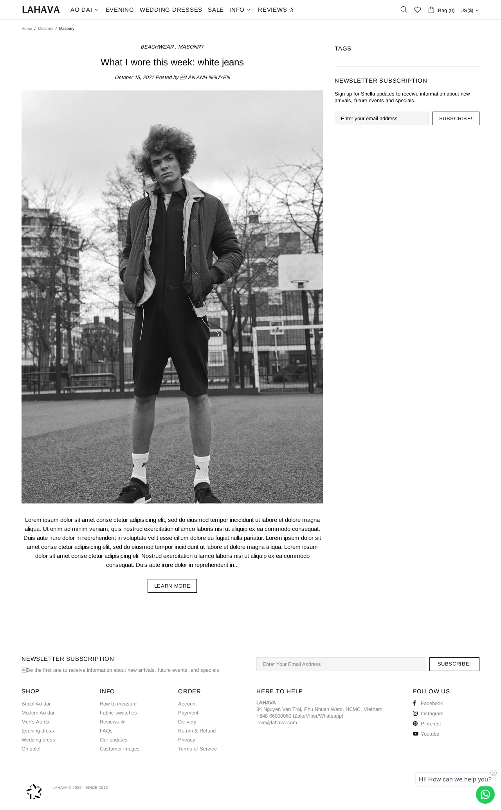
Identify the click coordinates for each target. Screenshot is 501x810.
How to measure (118, 704)
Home (27, 28)
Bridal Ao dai (36, 704)
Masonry (45, 28)
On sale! (31, 749)
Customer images (120, 749)
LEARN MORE (172, 586)
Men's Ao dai (36, 722)
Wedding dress (38, 740)
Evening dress (38, 731)
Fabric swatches (118, 713)
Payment (188, 713)
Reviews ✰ (112, 722)
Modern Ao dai (38, 713)
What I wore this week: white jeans (172, 62)
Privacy (186, 740)
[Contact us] (485, 794)
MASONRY (191, 47)
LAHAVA (41, 9)
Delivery (187, 722)
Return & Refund (197, 731)
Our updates (114, 740)
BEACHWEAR (157, 47)
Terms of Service (197, 749)
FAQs (106, 731)
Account (187, 704)
